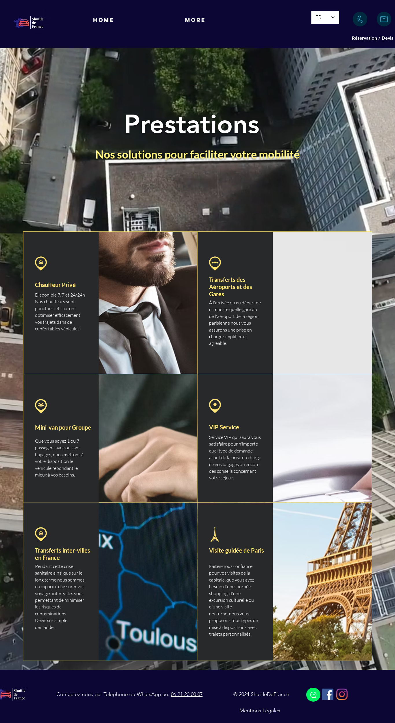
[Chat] (313, 695)
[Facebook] (327, 694)
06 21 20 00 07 (187, 694)
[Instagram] (342, 694)
